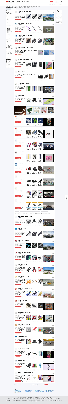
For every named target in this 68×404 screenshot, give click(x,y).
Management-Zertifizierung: (18, 17)
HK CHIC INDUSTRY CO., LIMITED (22, 115)
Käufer (50, 4)
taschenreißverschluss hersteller (36, 3)
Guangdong (8, 60)
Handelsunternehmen (9, 22)
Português (31, 398)
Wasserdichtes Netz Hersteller (28, 391)
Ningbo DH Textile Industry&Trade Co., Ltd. (24, 163)
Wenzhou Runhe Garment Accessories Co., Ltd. (24, 11)
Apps (57, 4)
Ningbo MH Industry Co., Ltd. (22, 228)
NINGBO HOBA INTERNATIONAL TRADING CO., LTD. (25, 288)
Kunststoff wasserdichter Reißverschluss (46, 213)
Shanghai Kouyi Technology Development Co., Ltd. (25, 35)
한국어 (39, 398)
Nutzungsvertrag (24, 397)
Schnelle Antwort (9, 30)
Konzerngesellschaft (9, 24)
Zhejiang (8, 61)
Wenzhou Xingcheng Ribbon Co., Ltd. (23, 175)
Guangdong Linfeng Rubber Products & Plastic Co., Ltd (25, 47)
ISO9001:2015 (8, 40)
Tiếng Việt (54, 398)
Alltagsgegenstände (8, 15)
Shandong (8, 63)
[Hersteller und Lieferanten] (10, 1)
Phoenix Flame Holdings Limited (22, 336)
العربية (41, 398)
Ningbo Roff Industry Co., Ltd (22, 127)
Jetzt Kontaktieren (18, 19)
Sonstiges (8, 26)
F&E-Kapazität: (17, 15)
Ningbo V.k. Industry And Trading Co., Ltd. (24, 264)
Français (23, 398)
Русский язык (36, 398)
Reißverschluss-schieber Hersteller (60, 20)
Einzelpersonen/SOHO (9, 25)
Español (25, 398)
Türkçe (51, 398)
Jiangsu (8, 64)
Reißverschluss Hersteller (17, 390)
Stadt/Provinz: (16, 29)
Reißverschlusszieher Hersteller (60, 21)
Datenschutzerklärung (29, 397)
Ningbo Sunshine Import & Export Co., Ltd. (24, 324)
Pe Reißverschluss (32, 213)
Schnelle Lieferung (9, 31)
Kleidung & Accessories (9, 13)
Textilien (8, 16)
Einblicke (47, 397)
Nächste (46, 384)
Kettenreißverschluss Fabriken (28, 392)
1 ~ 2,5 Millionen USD (9, 46)
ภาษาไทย (49, 398)
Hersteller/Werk (9, 23)
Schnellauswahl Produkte (42, 397)
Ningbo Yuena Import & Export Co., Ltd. (23, 276)
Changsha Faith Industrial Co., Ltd (22, 360)
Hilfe (54, 4)
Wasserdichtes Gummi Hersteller (28, 390)
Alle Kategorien (8, 4)
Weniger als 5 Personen (9, 53)
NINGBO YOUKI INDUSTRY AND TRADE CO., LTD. (25, 23)
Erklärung (21, 397)
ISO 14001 (8, 38)
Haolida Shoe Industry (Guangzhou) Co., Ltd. (24, 312)
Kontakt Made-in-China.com (36, 397)
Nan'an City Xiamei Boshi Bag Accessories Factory (25, 59)
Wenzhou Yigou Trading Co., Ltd (22, 300)
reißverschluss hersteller (23, 3)
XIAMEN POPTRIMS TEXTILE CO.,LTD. (23, 348)
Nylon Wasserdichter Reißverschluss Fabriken (39, 391)
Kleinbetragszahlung (9, 32)
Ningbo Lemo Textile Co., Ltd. (22, 95)
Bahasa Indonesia (58, 398)
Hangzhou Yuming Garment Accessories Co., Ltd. (25, 216)
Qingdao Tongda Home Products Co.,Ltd (23, 240)
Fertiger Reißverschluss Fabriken (18, 392)
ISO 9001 (8, 36)
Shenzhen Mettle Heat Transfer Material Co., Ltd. (25, 83)
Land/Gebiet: (16, 119)
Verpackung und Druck (9, 18)
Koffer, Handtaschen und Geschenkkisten (9, 12)
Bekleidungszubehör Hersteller (60, 15)
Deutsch (28, 398)
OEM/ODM (8, 29)
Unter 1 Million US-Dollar (9, 44)
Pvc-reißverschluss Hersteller (59, 18)
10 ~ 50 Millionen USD (9, 48)
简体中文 (15, 398)
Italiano (33, 398)
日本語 (20, 398)
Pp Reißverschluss (37, 213)
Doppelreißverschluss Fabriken (48, 391)
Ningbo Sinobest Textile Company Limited (24, 199)
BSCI (7, 37)
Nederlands (44, 398)
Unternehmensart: (17, 26)
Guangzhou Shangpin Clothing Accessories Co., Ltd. (25, 252)
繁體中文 (18, 398)
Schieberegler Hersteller (59, 17)
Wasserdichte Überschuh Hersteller (38, 390)
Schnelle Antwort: (17, 16)
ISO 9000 (8, 39)
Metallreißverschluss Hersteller (60, 19)
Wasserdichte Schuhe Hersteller (18, 391)
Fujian (7, 62)
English (12, 398)
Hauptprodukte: (17, 14)
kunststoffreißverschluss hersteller (44, 3)
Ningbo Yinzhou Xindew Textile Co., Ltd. (23, 151)
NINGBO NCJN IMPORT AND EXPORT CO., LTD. (24, 187)
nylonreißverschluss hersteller (29, 3)
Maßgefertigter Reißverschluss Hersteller (49, 390)
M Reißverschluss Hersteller (59, 22)
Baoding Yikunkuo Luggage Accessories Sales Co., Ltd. (25, 372)
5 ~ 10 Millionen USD (9, 45)
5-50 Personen (9, 52)
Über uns (18, 397)
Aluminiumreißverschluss (25, 213)
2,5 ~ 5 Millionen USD (9, 47)
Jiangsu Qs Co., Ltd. (22, 71)
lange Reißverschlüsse (18, 213)
